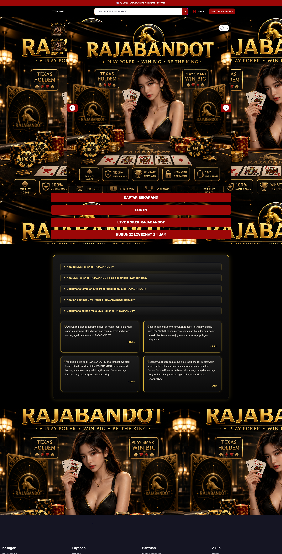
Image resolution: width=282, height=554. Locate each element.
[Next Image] (226, 108)
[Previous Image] (72, 108)
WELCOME (58, 11)
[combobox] (138, 11)
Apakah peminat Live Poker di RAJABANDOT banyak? (101, 299)
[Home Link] (79, 11)
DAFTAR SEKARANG (141, 197)
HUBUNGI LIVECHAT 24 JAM (141, 234)
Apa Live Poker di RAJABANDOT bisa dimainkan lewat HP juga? (107, 277)
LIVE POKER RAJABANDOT (141, 222)
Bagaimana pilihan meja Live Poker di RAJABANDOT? (101, 310)
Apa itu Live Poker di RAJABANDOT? (90, 266)
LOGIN (141, 210)
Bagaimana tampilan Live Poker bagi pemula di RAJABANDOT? (107, 288)
